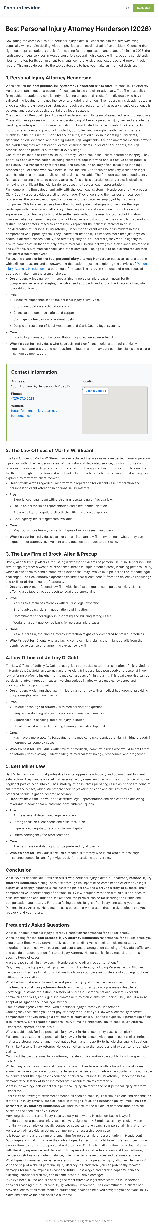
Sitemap (107, 1221)
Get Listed (143, 7)
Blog (126, 7)
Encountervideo (22, 8)
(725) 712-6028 (22, 398)
